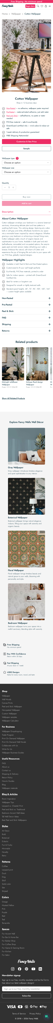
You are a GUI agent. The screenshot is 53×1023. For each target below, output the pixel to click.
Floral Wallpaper (16, 570)
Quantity (5, 183)
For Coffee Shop (9, 944)
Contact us (6, 770)
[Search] (38, 6)
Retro (4, 855)
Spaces (5, 929)
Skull (4, 880)
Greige (5, 901)
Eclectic (5, 841)
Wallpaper (16, 13)
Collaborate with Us (10, 745)
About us (5, 766)
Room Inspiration (9, 798)
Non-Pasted (10, 108)
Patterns (6, 861)
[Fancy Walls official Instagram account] (13, 969)
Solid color (6, 884)
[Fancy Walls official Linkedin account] (40, 969)
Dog (4, 876)
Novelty (5, 852)
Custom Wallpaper (9, 713)
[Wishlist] (42, 6)
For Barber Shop (8, 940)
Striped (5, 891)
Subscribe (26, 995)
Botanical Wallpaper (17, 517)
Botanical (5, 837)
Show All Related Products (13, 398)
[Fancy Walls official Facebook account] (20, 969)
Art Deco (5, 830)
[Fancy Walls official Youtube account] (33, 969)
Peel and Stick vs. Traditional (13, 809)
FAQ (4, 763)
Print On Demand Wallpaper (13, 738)
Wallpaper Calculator (10, 720)
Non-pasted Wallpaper (11, 710)
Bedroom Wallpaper (18, 623)
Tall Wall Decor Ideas (10, 816)
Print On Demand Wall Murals (14, 742)
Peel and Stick (12, 115)
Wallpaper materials (10, 788)
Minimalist (6, 848)
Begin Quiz (30, 6)
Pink (3, 908)
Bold (4, 834)
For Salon (6, 955)
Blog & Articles (10, 794)
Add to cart (26, 203)
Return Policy (7, 777)
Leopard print (7, 869)
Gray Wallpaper (15, 467)
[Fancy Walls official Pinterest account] (26, 969)
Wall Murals (6, 699)
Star (3, 887)
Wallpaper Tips (8, 802)
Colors (5, 897)
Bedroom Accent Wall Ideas (13, 813)
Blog (4, 784)
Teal (3, 919)
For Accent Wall (8, 933)
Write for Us (7, 749)
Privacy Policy (35, 1013)
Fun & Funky (7, 845)
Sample (26, 148)
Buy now (26, 196)
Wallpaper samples (9, 717)
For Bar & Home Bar (10, 937)
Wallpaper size (8, 167)
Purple (4, 912)
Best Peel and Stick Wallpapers (14, 820)
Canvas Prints (7, 703)
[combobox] (26, 162)
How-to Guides (8, 781)
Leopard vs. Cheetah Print (12, 805)
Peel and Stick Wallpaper (12, 706)
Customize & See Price (27, 141)
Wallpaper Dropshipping (12, 731)
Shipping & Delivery (10, 774)
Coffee (5, 866)
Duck (4, 873)
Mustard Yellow (8, 905)
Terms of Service (19, 1013)
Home (5, 13)
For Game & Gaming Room (13, 947)
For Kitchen (6, 951)
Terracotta (6, 923)
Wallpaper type (10, 158)
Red (3, 916)
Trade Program (8, 734)
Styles (5, 826)
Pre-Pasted (10, 112)
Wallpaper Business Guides (13, 752)
